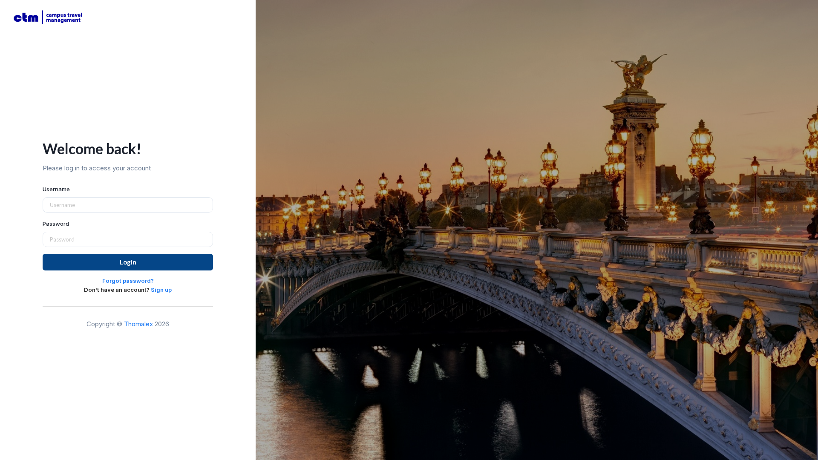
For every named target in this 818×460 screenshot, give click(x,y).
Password (56, 223)
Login (128, 262)
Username (56, 189)
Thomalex (138, 324)
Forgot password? (128, 280)
